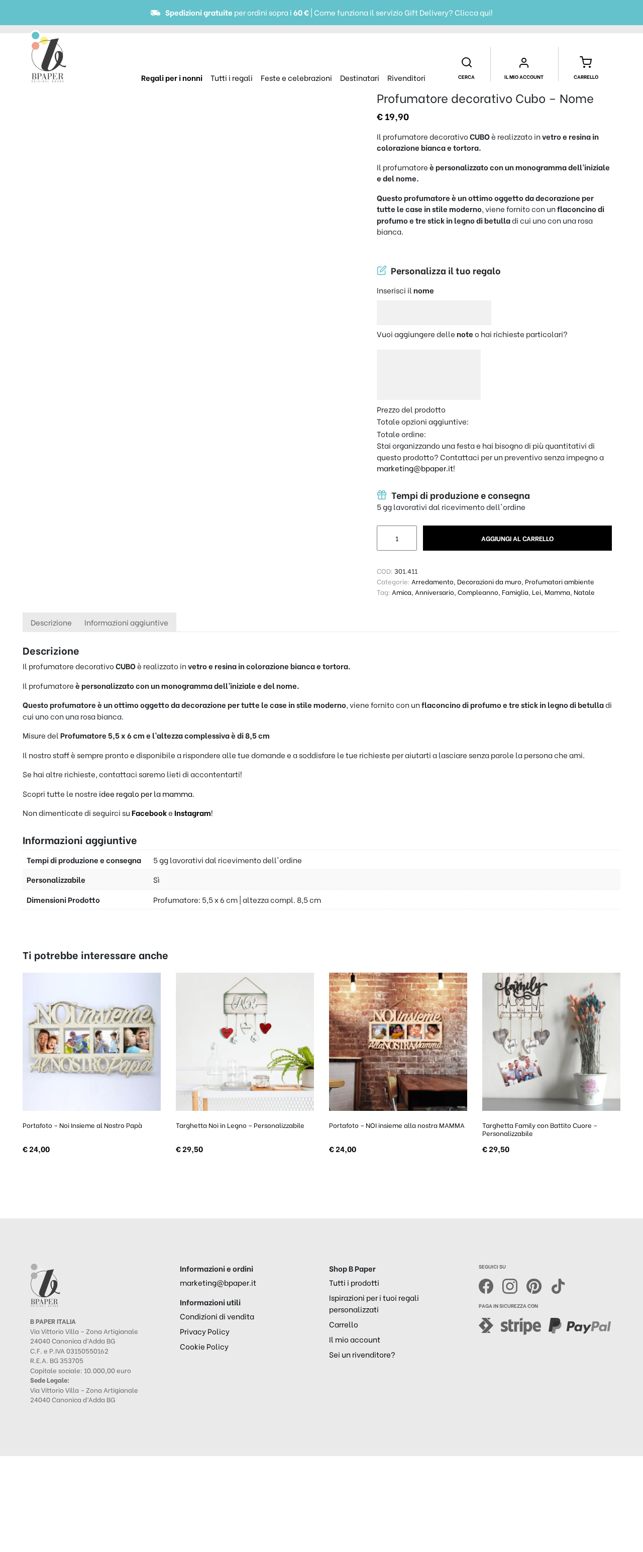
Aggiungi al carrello (517, 538)
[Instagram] (514, 1285)
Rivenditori (406, 77)
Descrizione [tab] (51, 622)
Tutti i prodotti (354, 1282)
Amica (401, 591)
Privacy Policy (205, 1330)
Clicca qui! (474, 12)
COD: (385, 570)
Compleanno (478, 591)
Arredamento (432, 581)
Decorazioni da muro (489, 581)
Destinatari (359, 77)
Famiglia (515, 591)
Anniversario (434, 591)
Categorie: (393, 581)
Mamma (557, 591)
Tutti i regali (231, 77)
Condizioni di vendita (217, 1315)
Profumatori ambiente (559, 581)
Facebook (150, 812)
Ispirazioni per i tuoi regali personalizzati (374, 1303)
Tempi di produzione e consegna (459, 495)
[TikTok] (558, 1285)
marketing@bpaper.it (415, 467)
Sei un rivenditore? (362, 1354)
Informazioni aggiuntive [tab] (126, 622)
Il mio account (354, 1338)
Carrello (343, 1323)
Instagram (192, 812)
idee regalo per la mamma (145, 793)
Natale (584, 591)
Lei (536, 591)
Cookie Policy (204, 1346)
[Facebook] (491, 1285)
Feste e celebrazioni (296, 77)
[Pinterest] (538, 1285)
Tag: (383, 591)
